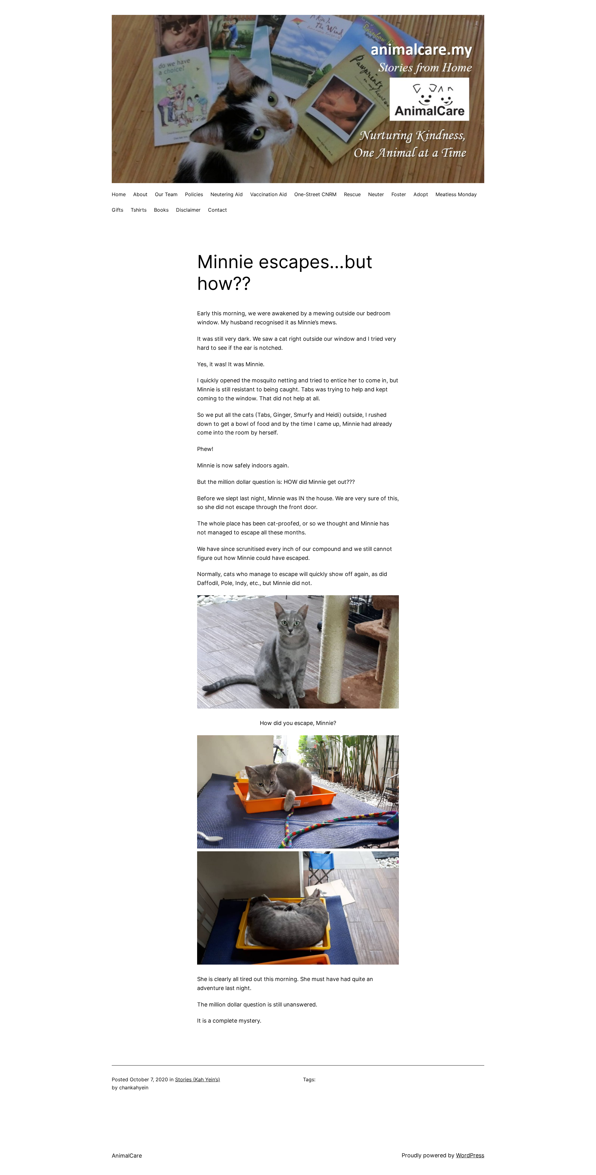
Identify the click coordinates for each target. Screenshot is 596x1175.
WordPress (470, 1155)
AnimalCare (127, 1155)
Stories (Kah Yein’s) (197, 1079)
